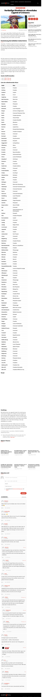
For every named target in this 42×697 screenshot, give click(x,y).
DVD (6, 78)
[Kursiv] (7, 481)
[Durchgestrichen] (10, 481)
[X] (32, 19)
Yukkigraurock (24, 597)
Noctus (25, 547)
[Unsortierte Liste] (13, 481)
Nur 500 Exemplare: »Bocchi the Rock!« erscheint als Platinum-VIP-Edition (20, 452)
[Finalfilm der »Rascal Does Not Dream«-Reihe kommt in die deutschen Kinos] (7, 460)
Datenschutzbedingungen (17, 488)
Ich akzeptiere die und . (15, 489)
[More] (37, 19)
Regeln (7, 489)
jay (25, 671)
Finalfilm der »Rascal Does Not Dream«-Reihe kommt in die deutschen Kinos (6, 466)
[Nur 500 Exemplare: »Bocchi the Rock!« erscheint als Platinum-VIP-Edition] (20, 446)
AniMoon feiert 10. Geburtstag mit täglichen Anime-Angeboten (6, 452)
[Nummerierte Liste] (11, 481)
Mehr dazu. (12, 437)
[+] (16, 481)
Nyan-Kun (24, 560)
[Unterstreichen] (8, 481)
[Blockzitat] (14, 481)
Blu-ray (9, 78)
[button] (38, 3)
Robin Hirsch (4, 30)
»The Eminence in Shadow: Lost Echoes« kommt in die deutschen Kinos (34, 466)
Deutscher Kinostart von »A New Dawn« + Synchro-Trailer (20, 466)
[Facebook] (29, 19)
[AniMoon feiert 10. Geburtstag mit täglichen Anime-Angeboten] (7, 446)
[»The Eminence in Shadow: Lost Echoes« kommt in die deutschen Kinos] (34, 460)
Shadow (25, 610)
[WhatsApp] (34, 19)
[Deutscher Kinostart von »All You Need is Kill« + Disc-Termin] (34, 446)
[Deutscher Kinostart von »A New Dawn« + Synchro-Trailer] (20, 460)
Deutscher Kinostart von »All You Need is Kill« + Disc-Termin (34, 452)
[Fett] (5, 481)
